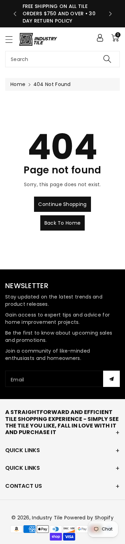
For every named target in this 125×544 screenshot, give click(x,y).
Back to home (62, 222)
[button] (12, 39)
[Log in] (100, 37)
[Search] (107, 59)
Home (17, 84)
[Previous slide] (15, 13)
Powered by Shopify (89, 517)
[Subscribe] (111, 379)
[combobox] (62, 59)
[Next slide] (110, 13)
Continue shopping (62, 204)
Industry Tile (47, 517)
